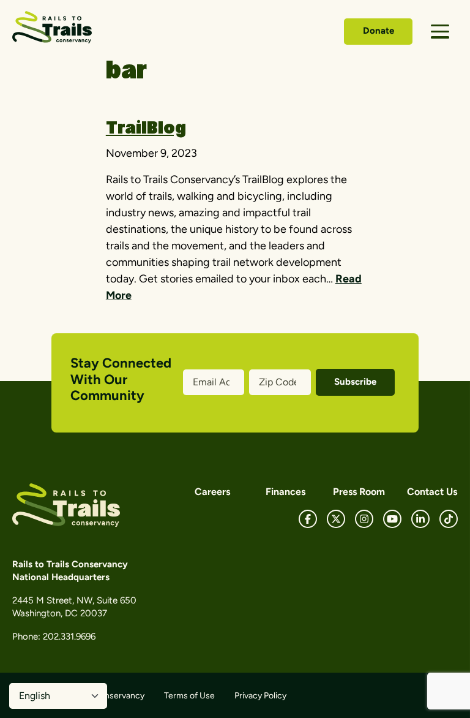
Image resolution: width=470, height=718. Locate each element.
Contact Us (432, 491)
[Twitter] (336, 519)
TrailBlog (146, 129)
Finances (285, 491)
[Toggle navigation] (440, 31)
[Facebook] (308, 519)
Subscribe (355, 381)
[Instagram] (364, 519)
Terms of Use (189, 695)
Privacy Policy (260, 695)
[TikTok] (448, 519)
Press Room (359, 491)
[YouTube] (392, 519)
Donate (378, 30)
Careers (212, 491)
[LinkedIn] (420, 519)
